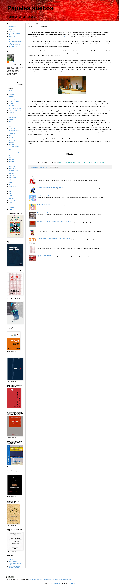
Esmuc (10, 116)
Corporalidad (12, 107)
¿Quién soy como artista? (15, 40)
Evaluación (11, 119)
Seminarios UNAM (13, 198)
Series (10, 202)
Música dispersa (12, 168)
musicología (11, 172)
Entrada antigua (107, 172)
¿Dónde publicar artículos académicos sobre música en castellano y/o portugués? (56, 212)
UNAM (10, 209)
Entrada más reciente (34, 172)
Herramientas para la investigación (14, 47)
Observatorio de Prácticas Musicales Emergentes (15, 567)
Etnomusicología (12, 117)
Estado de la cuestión (42, 229)
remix (10, 189)
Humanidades (12, 133)
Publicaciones (12, 31)
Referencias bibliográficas (15, 188)
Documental (11, 112)
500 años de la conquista (14, 44)
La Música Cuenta (13, 38)
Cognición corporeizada (14, 101)
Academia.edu (12, 559)
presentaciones (12, 181)
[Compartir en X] (54, 167)
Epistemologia (12, 114)
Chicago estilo (12, 99)
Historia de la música (13, 132)
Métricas (11, 163)
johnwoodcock (57, 583)
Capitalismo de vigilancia (14, 98)
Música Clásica (12, 166)
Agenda (10, 29)
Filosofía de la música (14, 123)
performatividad (12, 177)
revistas (10, 195)
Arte (9, 92)
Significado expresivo (14, 204)
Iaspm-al (11, 137)
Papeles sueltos (30, 8)
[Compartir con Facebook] (56, 167)
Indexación (11, 139)
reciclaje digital (12, 186)
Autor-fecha (11, 96)
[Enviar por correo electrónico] (51, 167)
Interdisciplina (12, 142)
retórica (10, 193)
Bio (9, 28)
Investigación (12, 144)
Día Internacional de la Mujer (43, 204)
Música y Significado (13, 170)
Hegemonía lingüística (14, 130)
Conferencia (11, 103)
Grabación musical (13, 128)
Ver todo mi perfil (11, 78)
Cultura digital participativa (15, 110)
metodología (11, 161)
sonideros (11, 205)
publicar (10, 182)
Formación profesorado (14, 124)
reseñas (10, 191)
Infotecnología (12, 140)
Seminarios (11, 197)
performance (12, 175)
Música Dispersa (12, 36)
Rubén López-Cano (13, 62)
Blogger (73, 583)
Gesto (10, 126)
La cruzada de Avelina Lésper (44, 255)
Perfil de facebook (13, 561)
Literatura (11, 155)
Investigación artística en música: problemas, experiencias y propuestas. (54, 238)
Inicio (71, 172)
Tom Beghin (67, 36)
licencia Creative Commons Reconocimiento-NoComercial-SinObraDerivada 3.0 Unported (49, 579)
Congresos (11, 105)
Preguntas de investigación (43, 178)
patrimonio (11, 173)
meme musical (12, 159)
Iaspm (10, 135)
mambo (10, 157)
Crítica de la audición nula (15, 108)
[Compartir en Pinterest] (57, 167)
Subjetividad (11, 207)
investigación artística (14, 146)
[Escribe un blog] (52, 167)
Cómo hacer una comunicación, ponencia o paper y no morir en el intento (54, 221)
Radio (10, 184)
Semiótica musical (13, 200)
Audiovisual (11, 94)
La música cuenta (41, 246)
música (10, 164)
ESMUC (10, 557)
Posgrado (11, 179)
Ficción (10, 121)
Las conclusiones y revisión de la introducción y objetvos (50, 187)
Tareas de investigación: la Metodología (46, 195)
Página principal (12, 26)
